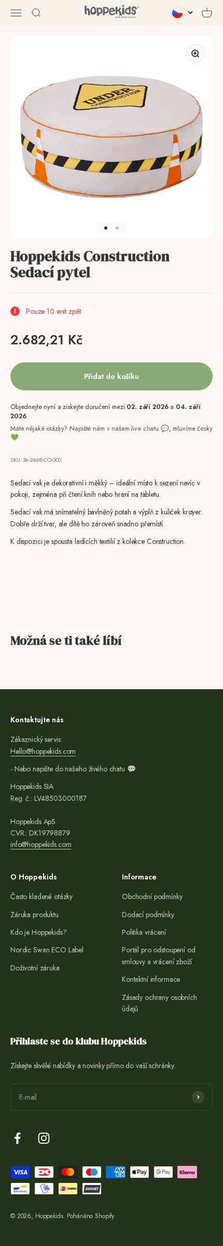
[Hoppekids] (112, 13)
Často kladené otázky (41, 896)
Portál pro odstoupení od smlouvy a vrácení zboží (159, 955)
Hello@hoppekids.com (43, 751)
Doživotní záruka (35, 968)
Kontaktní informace (151, 979)
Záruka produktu (34, 914)
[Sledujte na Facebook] (17, 1138)
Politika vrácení (144, 932)
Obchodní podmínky (152, 896)
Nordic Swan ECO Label (46, 950)
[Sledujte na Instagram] (44, 1138)
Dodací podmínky (148, 914)
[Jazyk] (182, 13)
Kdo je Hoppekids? (38, 932)
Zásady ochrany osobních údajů (159, 1003)
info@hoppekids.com (40, 844)
